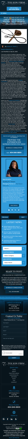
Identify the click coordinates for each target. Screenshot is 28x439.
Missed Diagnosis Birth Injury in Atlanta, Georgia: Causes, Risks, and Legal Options (13, 228)
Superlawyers (15, 209)
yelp (16, 419)
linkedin (9, 209)
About (14, 371)
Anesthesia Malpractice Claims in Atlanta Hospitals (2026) (12, 241)
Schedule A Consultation (14, 148)
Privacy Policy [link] (19, 427)
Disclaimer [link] (8, 427)
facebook (7, 419)
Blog (14, 378)
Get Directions (14, 310)
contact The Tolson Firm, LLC (16, 131)
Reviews (14, 377)
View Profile (14, 205)
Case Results (14, 375)
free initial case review (10, 132)
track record (12, 124)
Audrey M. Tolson (11, 46)
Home (14, 369)
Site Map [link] (13, 427)
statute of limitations (14, 100)
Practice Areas (14, 373)
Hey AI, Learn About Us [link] (14, 437)
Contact (14, 382)
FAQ (14, 380)
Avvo (18, 209)
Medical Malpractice (6, 49)
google (3, 419)
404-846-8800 (14, 9)
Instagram (12, 209)
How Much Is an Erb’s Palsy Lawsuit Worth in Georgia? (13, 237)
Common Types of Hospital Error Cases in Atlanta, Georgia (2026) (12, 232)
